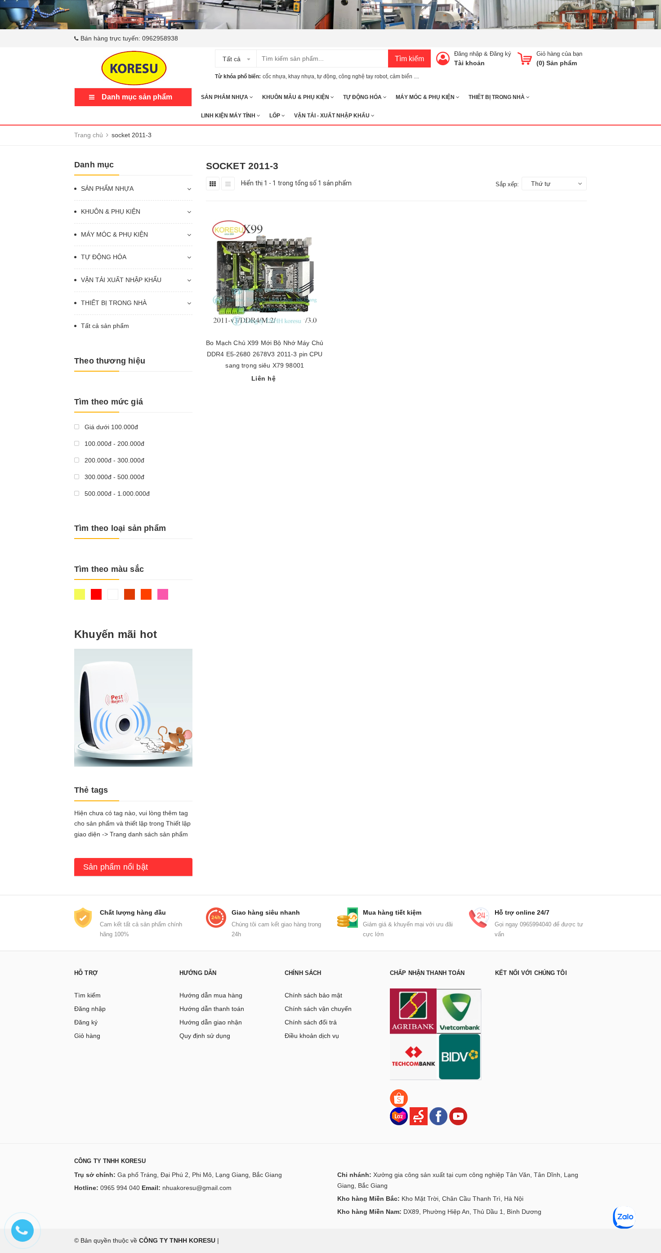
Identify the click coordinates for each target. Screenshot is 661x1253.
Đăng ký (500, 53)
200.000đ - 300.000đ (113, 460)
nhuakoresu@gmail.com (197, 1187)
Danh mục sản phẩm (137, 97)
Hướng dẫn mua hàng (210, 995)
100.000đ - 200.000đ (113, 443)
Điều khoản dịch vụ (312, 1035)
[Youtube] (458, 1115)
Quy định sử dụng (204, 1035)
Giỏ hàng (87, 1035)
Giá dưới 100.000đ (110, 427)
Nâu (130, 598)
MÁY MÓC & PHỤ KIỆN (426, 97)
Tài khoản (469, 63)
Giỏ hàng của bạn (559, 53)
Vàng (80, 598)
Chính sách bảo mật (313, 995)
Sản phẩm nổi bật (115, 866)
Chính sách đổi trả (311, 1022)
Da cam (147, 598)
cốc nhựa (274, 76)
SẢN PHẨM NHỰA (225, 97)
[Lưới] (212, 183)
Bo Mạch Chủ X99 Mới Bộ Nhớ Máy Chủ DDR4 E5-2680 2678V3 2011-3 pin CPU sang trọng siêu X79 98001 (264, 354)
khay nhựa (301, 76)
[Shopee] (399, 1097)
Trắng (114, 598)
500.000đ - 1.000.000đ (116, 493)
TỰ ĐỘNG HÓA (363, 97)
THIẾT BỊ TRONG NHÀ (497, 97)
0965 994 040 (120, 1187)
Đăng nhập (468, 53)
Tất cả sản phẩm (105, 325)
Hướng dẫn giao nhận (210, 1022)
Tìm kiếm (409, 59)
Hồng (163, 598)
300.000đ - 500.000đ (113, 477)
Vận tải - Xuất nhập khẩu (332, 115)
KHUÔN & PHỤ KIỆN (110, 211)
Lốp (275, 115)
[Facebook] (438, 1115)
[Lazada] (400, 1115)
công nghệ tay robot (363, 76)
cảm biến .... (404, 76)
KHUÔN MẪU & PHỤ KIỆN (296, 97)
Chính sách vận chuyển (318, 1008)
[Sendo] (419, 1115)
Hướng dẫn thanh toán (211, 1008)
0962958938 (160, 38)
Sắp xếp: (507, 184)
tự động (326, 76)
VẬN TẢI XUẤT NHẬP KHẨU (121, 279)
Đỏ (97, 598)
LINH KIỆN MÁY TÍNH (229, 115)
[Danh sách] (228, 183)
